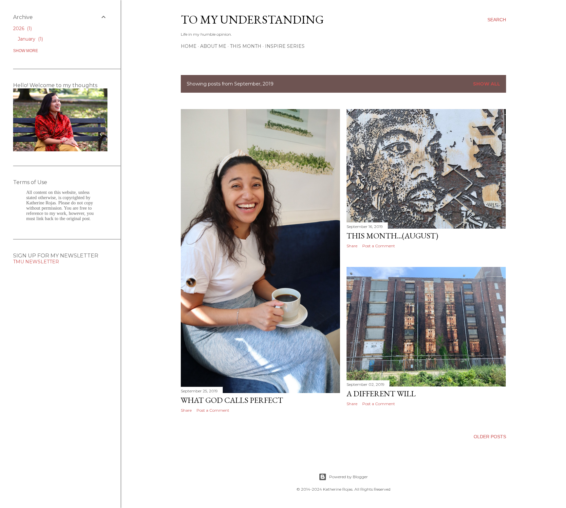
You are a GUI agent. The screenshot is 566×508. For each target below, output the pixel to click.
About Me (213, 46)
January (30, 39)
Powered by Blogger (348, 476)
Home (189, 46)
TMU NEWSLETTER (36, 262)
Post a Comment (213, 410)
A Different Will (381, 393)
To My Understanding (252, 19)
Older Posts (490, 436)
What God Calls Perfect (232, 400)
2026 (21, 28)
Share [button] (186, 410)
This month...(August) (392, 236)
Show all (486, 84)
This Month (245, 46)
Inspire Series (285, 46)
